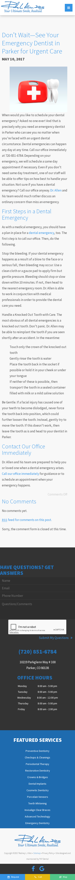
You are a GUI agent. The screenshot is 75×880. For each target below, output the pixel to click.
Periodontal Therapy (37, 764)
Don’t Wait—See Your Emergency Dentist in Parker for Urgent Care (32, 43)
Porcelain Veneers (37, 797)
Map (65, 876)
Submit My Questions (54, 638)
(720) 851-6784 (37, 651)
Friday (21, 709)
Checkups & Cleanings (37, 757)
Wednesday (24, 697)
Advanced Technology (37, 816)
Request (15, 876)
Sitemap (37, 853)
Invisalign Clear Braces (37, 810)
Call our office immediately (20, 474)
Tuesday (23, 692)
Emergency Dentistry (37, 823)
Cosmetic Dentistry (38, 790)
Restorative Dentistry (37, 770)
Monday (22, 686)
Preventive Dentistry (37, 751)
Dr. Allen (56, 190)
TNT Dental (44, 859)
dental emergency (41, 233)
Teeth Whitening (37, 803)
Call (40, 876)
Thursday (23, 703)
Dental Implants (37, 783)
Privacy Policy (48, 853)
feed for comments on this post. (27, 520)
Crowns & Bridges (37, 777)
